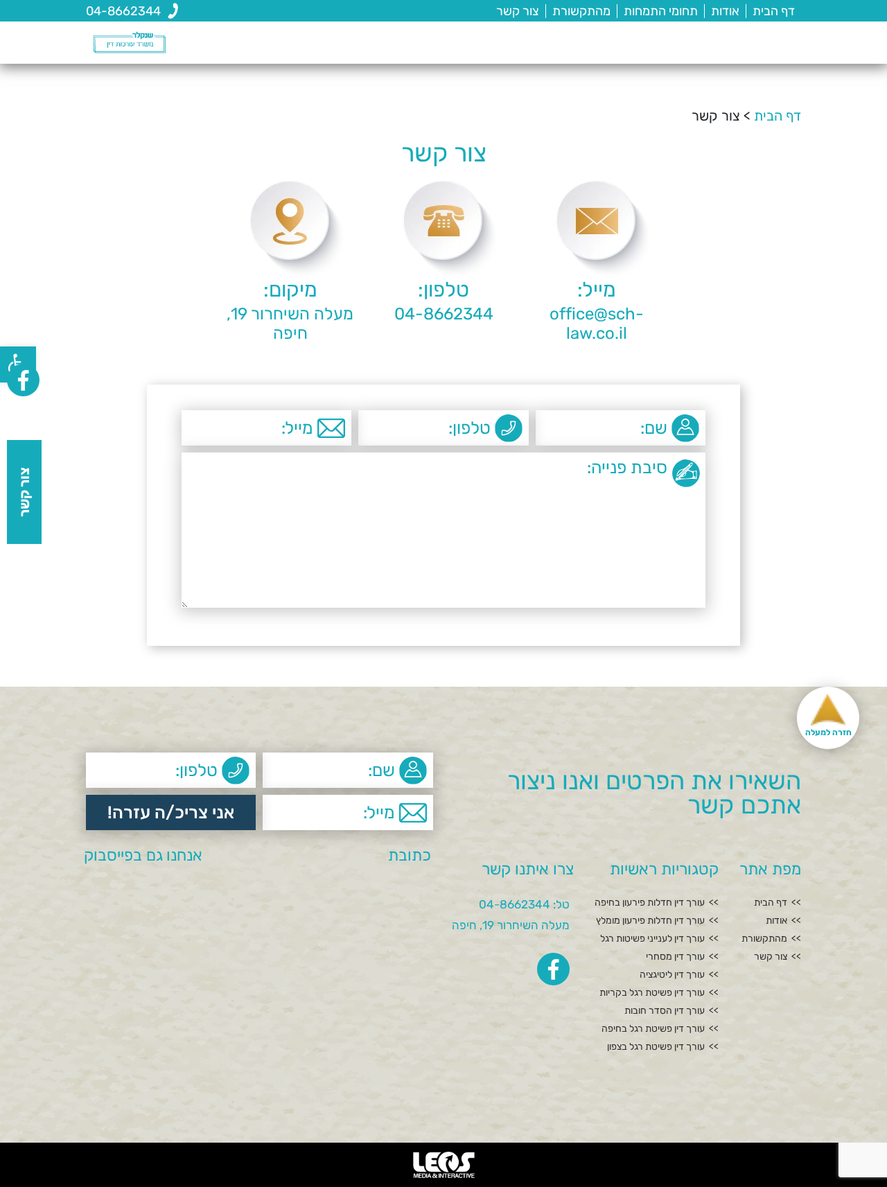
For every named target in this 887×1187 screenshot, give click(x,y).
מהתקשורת (581, 11)
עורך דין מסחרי (675, 956)
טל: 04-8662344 (524, 904)
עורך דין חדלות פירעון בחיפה (650, 902)
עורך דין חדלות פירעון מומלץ (650, 920)
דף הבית (774, 11)
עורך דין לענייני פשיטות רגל (652, 938)
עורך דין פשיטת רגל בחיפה (653, 1029)
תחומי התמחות (661, 11)
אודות (725, 11)
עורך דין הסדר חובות (664, 1011)
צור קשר (517, 11)
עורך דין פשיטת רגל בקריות (652, 993)
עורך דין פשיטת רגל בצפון (656, 1047)
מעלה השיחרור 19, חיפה (511, 925)
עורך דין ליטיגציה (672, 975)
